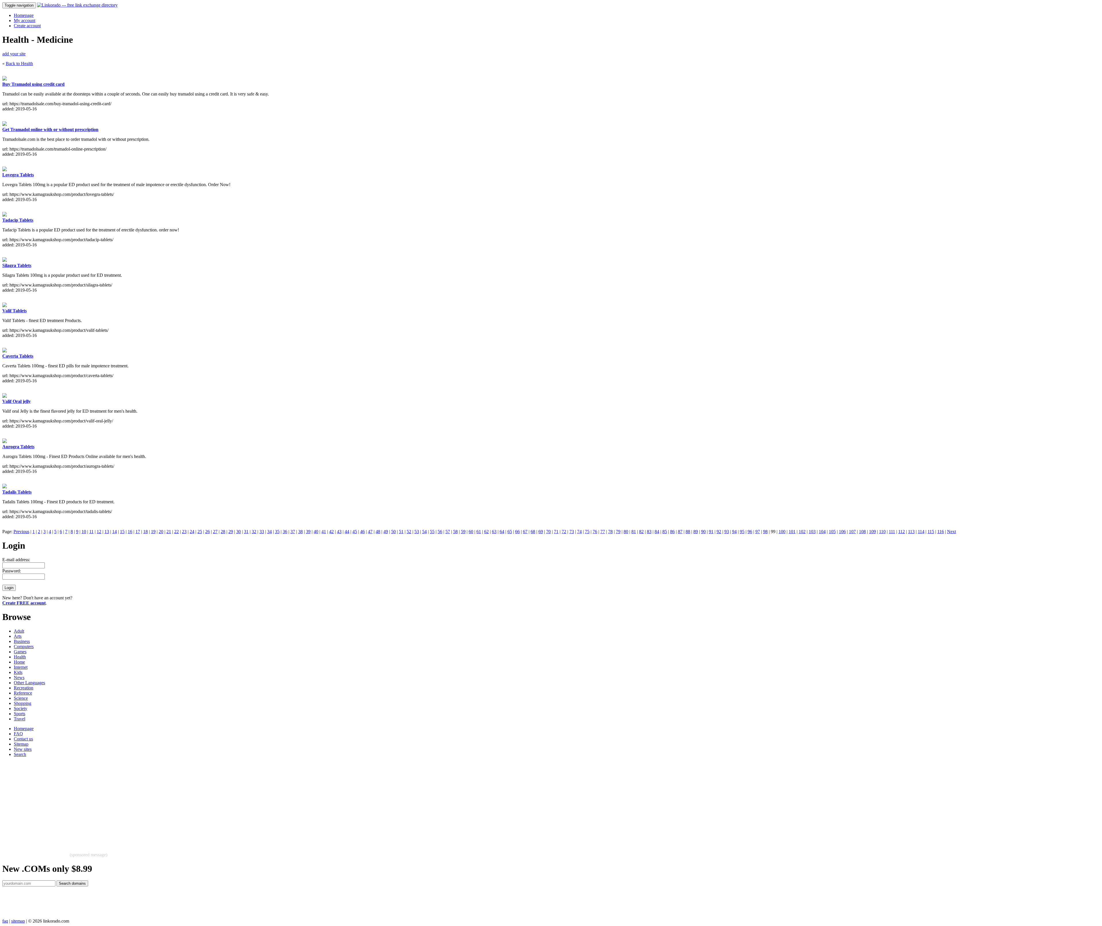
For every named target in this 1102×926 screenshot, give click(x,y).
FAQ (18, 733)
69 (540, 531)
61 (478, 531)
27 (215, 531)
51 (401, 531)
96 (750, 531)
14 (114, 531)
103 (812, 531)
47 (370, 531)
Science (21, 698)
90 (703, 531)
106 (842, 531)
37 (292, 531)
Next (951, 531)
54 (424, 531)
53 (416, 531)
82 (641, 531)
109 (872, 531)
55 (432, 531)
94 (734, 531)
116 (940, 531)
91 (711, 531)
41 (323, 531)
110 (882, 531)
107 (852, 531)
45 (354, 531)
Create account (27, 25)
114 (921, 531)
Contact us (23, 738)
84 (657, 531)
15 (122, 531)
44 (347, 531)
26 (207, 531)
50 (393, 531)
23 (184, 531)
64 (502, 531)
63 (494, 531)
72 (564, 531)
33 (261, 531)
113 (911, 531)
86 (672, 531)
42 (331, 531)
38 (300, 531)
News (19, 677)
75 (587, 531)
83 (649, 531)
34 (269, 531)
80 (626, 531)
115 (931, 531)
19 (153, 531)
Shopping (22, 703)
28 (223, 531)
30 (238, 531)
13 (106, 531)
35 (277, 531)
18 (145, 531)
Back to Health (19, 63)
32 (254, 531)
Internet (21, 667)
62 (486, 531)
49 (385, 531)
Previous (21, 531)
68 (533, 531)
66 (517, 531)
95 (742, 531)
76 (595, 531)
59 (463, 531)
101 (792, 531)
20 (161, 531)
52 (409, 531)
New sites (23, 749)
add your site (14, 53)
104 (822, 531)
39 (308, 531)
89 (695, 531)
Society (20, 708)
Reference (23, 693)
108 (862, 531)
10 (84, 531)
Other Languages (29, 682)
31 (246, 531)
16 (130, 531)
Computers (24, 646)
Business (22, 641)
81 (633, 531)
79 (618, 531)
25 (199, 531)
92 (719, 531)
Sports (19, 713)
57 (447, 531)
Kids (18, 672)
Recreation (23, 687)
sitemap (18, 921)
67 (525, 531)
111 (892, 531)
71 (556, 531)
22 (176, 531)
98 (765, 531)
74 (579, 531)
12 (99, 531)
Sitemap (21, 744)
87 (680, 531)
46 (362, 531)
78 (610, 531)
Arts (18, 636)
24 (192, 531)
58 (455, 531)
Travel (19, 718)
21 (168, 531)
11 (91, 531)
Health (20, 656)
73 (571, 531)
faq (5, 921)
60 (471, 531)
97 (757, 531)
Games (20, 651)
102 (802, 531)
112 (901, 531)
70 (548, 531)
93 (726, 531)
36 (285, 531)
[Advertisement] (174, 802)
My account (24, 20)
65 (509, 531)
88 (688, 531)
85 (664, 531)
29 (230, 531)
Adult (19, 631)
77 (602, 531)
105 (832, 531)
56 (440, 531)
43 (339, 531)
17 (137, 531)
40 (316, 531)
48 (378, 531)
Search (20, 754)
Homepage (24, 15)
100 (782, 531)
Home (19, 662)
